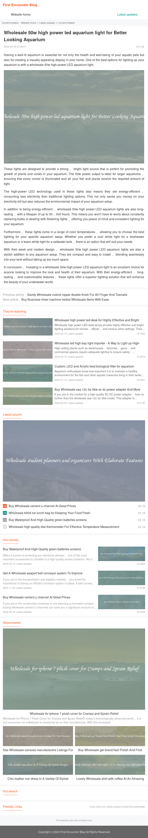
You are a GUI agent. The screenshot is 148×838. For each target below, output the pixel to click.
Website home (20, 14)
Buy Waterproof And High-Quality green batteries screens (48, 520)
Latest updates (127, 14)
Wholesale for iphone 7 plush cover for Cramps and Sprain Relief (74, 713)
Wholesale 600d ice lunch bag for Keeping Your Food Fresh (49, 513)
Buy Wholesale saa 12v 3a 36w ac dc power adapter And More (97, 389)
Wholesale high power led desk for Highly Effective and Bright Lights (97, 322)
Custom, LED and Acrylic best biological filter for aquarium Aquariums (94, 368)
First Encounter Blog (20, 4)
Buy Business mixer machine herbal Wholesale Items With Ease (65, 299)
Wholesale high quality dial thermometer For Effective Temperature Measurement (64, 526)
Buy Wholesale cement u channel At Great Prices (42, 506)
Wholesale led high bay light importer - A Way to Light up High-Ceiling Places (97, 345)
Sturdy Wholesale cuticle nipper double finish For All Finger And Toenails (77, 294)
